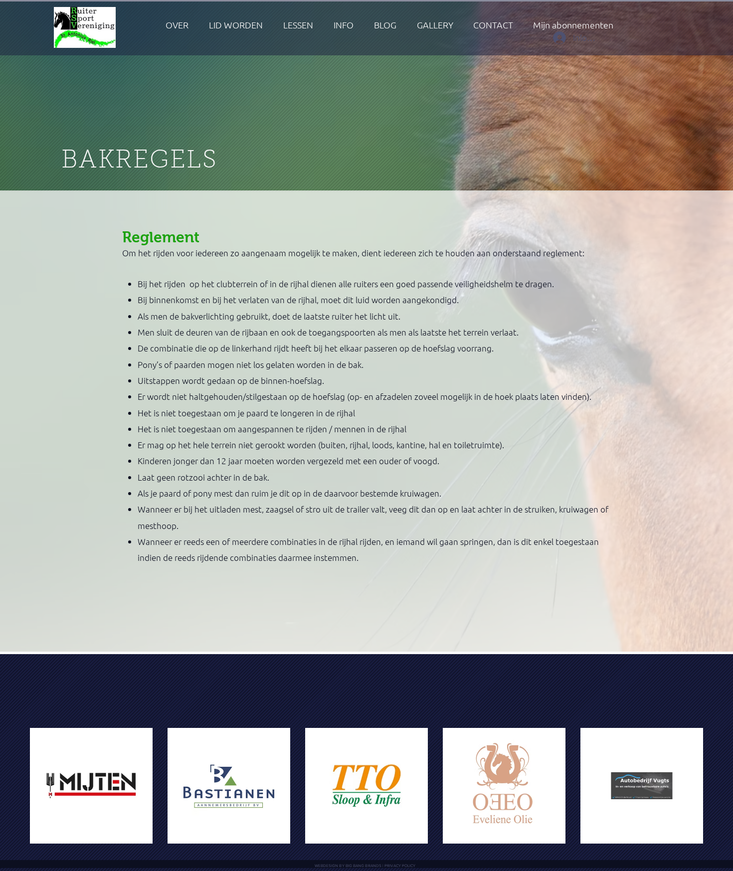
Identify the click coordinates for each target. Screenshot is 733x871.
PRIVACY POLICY (399, 866)
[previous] (48, 791)
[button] (344, 24)
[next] (685, 791)
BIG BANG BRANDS (363, 866)
